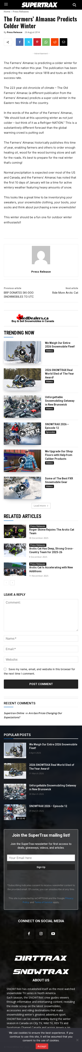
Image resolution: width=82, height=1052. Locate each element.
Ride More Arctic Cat (65, 292)
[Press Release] (41, 255)
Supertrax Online (14, 713)
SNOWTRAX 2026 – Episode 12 (48, 806)
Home (7, 11)
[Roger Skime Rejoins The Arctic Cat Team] (15, 531)
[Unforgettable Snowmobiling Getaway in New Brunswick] (22, 406)
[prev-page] (6, 582)
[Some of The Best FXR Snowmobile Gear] (22, 488)
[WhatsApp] (46, 42)
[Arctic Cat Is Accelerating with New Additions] (15, 569)
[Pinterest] (37, 42)
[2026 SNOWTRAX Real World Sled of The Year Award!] (22, 379)
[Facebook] (19, 42)
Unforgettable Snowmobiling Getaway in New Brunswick (59, 401)
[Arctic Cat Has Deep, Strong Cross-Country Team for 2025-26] (15, 550)
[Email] (63, 42)
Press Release (14, 32)
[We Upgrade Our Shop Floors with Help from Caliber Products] (22, 461)
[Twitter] (28, 42)
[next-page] (12, 582)
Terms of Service (43, 902)
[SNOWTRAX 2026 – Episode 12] (22, 434)
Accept (42, 1046)
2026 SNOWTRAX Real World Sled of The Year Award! (59, 373)
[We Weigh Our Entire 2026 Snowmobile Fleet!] (22, 352)
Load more (40, 505)
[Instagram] (41, 934)
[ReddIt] (55, 42)
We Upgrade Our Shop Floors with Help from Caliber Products (59, 455)
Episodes (50, 432)
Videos (49, 350)
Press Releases (21, 11)
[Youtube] (53, 934)
